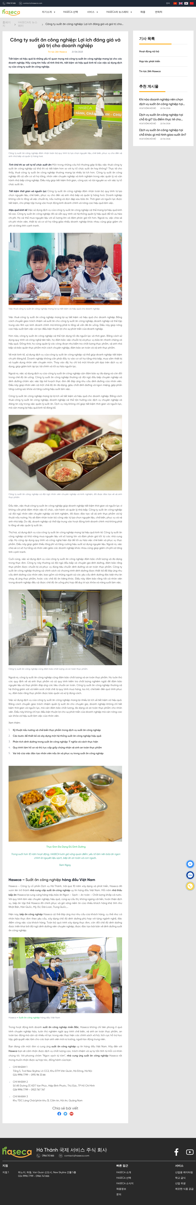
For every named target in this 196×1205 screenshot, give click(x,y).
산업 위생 (180, 1183)
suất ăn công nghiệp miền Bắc (60, 1027)
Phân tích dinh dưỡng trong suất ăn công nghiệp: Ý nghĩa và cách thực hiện (55, 742)
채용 (142, 12)
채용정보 (121, 1189)
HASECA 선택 (70, 12)
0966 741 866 (11, 3)
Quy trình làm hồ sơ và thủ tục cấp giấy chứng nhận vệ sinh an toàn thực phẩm (57, 747)
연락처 (158, 12)
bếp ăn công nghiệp (31, 914)
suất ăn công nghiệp (63, 1046)
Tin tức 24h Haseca (150, 71)
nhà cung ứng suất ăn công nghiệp (87, 1055)
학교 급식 (180, 1178)
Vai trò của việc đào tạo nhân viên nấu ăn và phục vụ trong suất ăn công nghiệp (58, 753)
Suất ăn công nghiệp (43, 880)
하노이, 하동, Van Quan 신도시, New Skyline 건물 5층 (47, 1172)
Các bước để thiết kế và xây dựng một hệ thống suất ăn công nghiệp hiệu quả (57, 736)
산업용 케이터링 (184, 1172)
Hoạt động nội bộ (149, 51)
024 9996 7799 (25, 1176)
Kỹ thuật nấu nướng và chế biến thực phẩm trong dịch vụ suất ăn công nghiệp (57, 730)
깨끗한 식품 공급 (184, 1189)
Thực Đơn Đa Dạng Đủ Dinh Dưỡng (66, 847)
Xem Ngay (65, 865)
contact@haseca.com (32, 3)
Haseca (13, 1051)
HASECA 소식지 (125, 1183)
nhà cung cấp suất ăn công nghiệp (49, 890)
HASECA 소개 (123, 1172)
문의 (118, 1194)
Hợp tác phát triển (149, 61)
